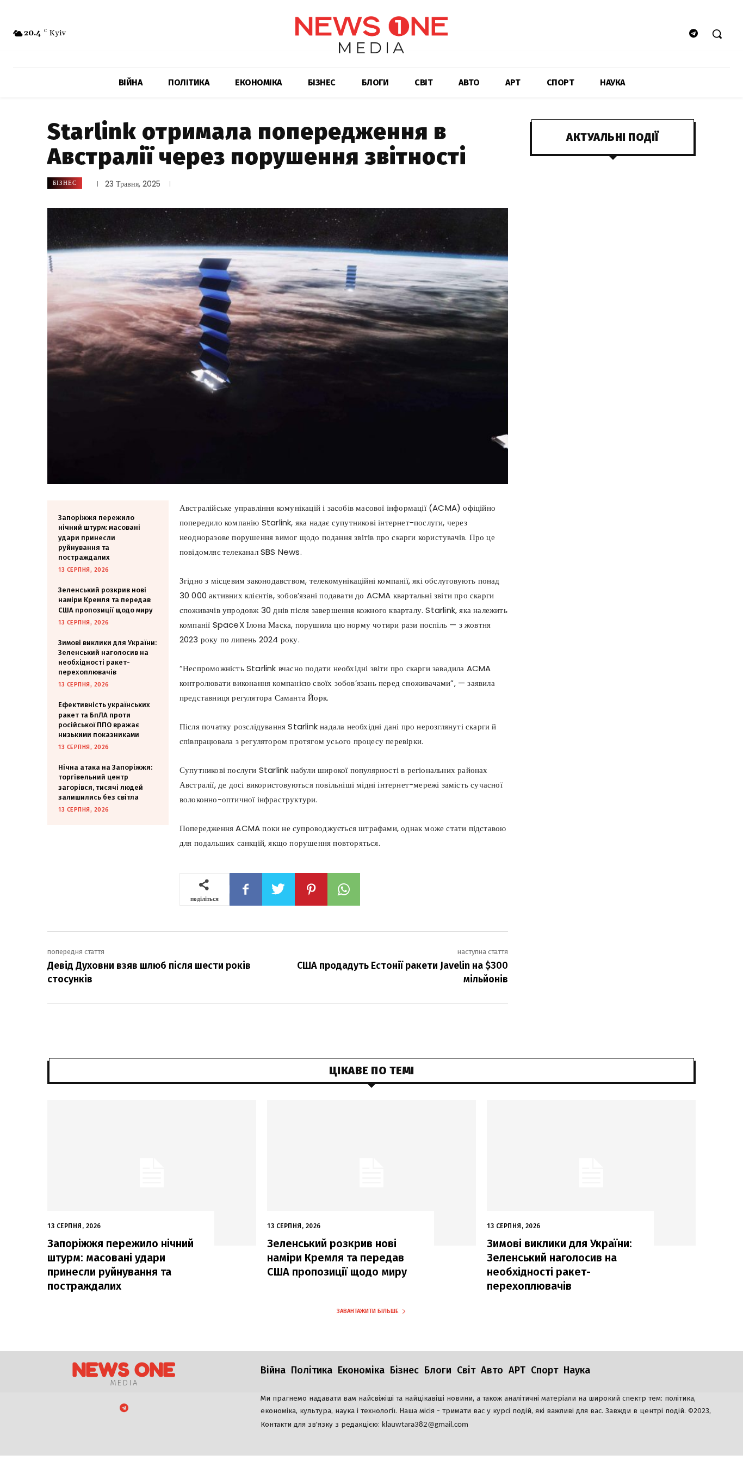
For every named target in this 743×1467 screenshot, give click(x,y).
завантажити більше (368, 1311)
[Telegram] (693, 34)
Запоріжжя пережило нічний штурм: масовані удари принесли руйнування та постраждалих (99, 537)
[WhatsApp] (343, 889)
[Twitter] (278, 889)
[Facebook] (246, 889)
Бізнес (65, 182)
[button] (717, 34)
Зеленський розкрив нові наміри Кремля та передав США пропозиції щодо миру (105, 600)
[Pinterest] (311, 889)
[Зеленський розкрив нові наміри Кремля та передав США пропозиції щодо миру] (371, 1173)
